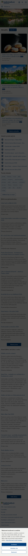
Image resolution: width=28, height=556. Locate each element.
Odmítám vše (14, 548)
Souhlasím (14, 544)
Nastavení (14, 552)
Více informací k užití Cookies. (14, 540)
